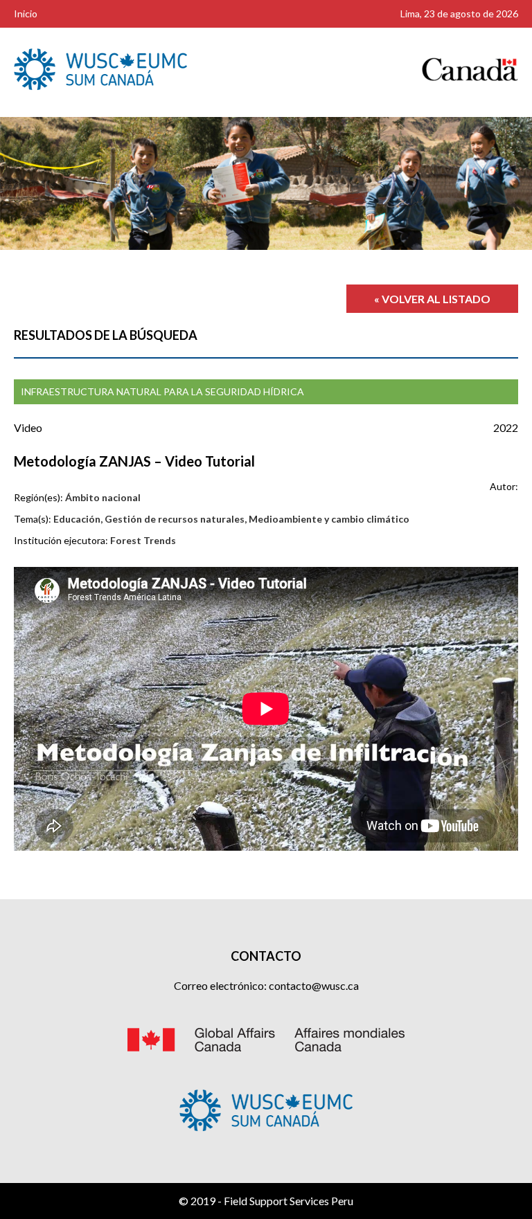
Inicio (25, 13)
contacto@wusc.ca (314, 985)
